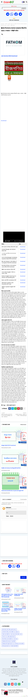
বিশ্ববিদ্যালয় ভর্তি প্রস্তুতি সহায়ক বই (7, 643)
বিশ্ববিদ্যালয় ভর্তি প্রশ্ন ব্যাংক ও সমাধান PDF (8, 641)
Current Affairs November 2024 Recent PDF (5, 610)
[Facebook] (9, 408)
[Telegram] (8, 14)
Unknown (8, 507)
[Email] (21, 408)
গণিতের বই (3, 636)
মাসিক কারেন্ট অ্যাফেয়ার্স (5, 646)
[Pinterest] (18, 408)
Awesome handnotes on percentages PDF (12, 490)
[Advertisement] (14, 90)
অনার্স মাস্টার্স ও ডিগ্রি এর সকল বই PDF (7, 631)
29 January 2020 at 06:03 (11, 509)
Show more (23, 424)
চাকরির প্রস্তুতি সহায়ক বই (9, 24)
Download (3, 120)
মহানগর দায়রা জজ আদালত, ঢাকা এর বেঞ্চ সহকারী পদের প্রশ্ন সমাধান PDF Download (7, 596)
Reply (7, 516)
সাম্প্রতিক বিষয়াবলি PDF (14, 646)
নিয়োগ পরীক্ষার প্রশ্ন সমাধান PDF (7, 639)
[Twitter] (12, 408)
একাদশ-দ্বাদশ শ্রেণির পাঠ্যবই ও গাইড (16, 634)
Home (2, 24)
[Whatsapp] (12, 14)
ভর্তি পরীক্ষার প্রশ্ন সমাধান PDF (19, 643)
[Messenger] (16, 14)
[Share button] (24, 408)
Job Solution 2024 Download (9, 56)
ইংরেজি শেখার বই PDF (5, 634)
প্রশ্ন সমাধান (15, 639)
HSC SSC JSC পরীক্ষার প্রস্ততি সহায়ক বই (9, 629)
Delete (11, 516)
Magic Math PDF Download (8, 445)
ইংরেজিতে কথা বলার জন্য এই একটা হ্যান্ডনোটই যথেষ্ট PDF (11, 468)
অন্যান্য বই (17, 631)
